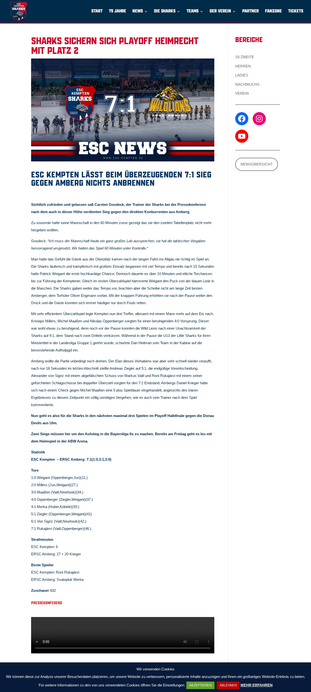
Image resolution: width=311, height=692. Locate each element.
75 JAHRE (117, 11)
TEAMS (193, 11)
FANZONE (273, 11)
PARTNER (250, 11)
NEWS (137, 11)
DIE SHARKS (164, 11)
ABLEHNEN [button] (228, 685)
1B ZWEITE (244, 57)
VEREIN (242, 93)
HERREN (243, 66)
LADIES (241, 75)
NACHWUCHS (247, 84)
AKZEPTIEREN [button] (200, 685)
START (97, 11)
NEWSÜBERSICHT (257, 164)
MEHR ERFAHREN (257, 685)
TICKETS (295, 11)
